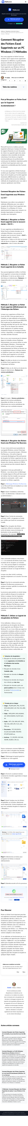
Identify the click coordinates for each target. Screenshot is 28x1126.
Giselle (8, 77)
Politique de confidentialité (8, 1114)
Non (24, 972)
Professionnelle (14, 690)
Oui (18, 972)
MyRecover (3, 31)
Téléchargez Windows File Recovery (16, 484)
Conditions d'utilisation (20, 1114)
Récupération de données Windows (12, 31)
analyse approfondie (16, 834)
